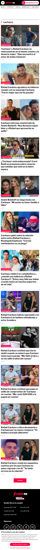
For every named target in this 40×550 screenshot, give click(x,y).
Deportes (10, 7)
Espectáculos (6, 44)
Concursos (35, 7)
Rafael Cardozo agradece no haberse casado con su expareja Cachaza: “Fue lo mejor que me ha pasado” (20, 90)
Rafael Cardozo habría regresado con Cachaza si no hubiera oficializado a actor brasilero (20, 317)
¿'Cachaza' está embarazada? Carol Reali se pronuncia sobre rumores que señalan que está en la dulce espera (19, 165)
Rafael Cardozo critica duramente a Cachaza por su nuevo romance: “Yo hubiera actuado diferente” (19, 430)
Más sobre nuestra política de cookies (20, 547)
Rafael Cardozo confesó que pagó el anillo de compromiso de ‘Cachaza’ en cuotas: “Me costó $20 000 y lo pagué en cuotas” (19, 393)
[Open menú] (3, 3)
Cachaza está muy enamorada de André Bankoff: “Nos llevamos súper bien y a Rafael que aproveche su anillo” (19, 127)
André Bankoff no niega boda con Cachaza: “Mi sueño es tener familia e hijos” (20, 202)
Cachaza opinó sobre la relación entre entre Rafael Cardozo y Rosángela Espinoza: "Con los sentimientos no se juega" (17, 239)
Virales (17, 7)
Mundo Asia (26, 7)
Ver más (20, 480)
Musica (3, 7)
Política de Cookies (17, 541)
